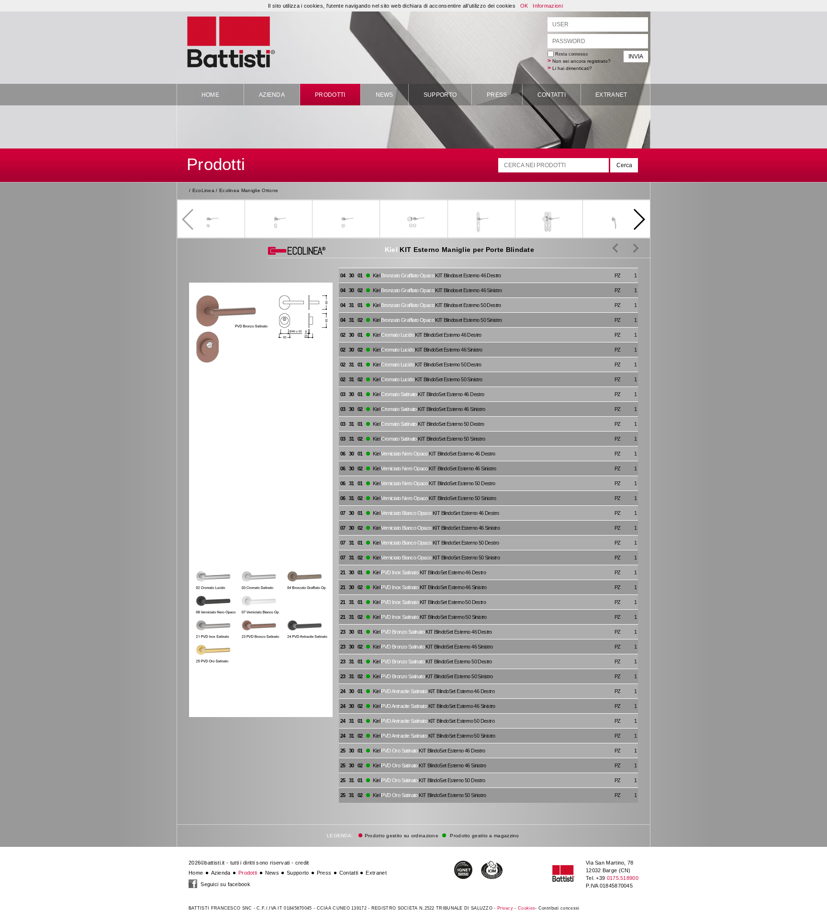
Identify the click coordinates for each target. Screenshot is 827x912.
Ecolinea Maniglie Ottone (248, 190)
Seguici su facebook (224, 884)
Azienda (272, 94)
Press (497, 94)
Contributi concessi (559, 908)
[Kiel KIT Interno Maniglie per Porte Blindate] (628, 247)
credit (302, 863)
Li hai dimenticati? (572, 68)
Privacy (505, 908)
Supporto (440, 94)
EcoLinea (203, 190)
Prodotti (330, 94)
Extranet (611, 94)
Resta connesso (571, 54)
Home (210, 94)
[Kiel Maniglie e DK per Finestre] (615, 247)
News (384, 94)
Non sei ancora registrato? (581, 61)
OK (524, 6)
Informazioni (548, 6)
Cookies (526, 908)
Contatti (551, 94)
